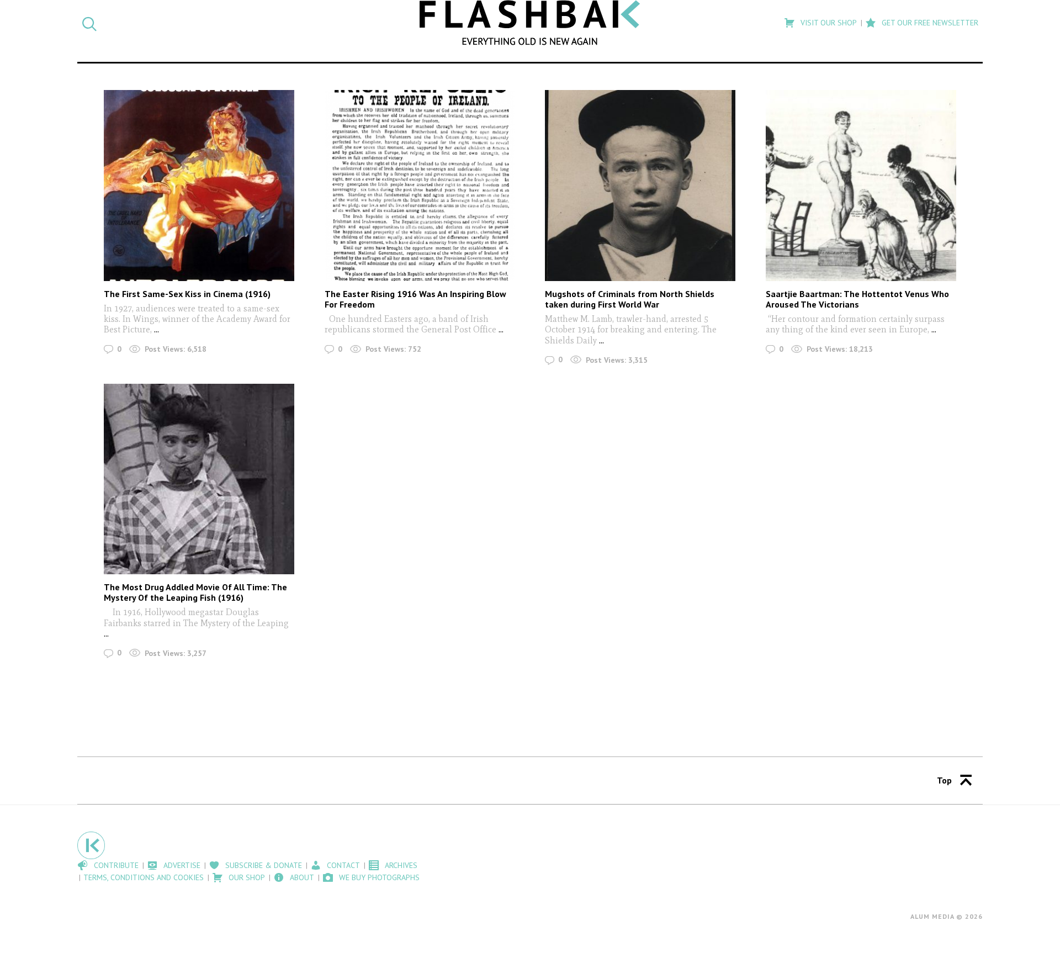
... (155, 329)
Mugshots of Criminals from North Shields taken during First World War (629, 299)
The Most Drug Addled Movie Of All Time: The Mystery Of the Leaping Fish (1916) (195, 592)
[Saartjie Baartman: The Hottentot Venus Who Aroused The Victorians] (861, 185)
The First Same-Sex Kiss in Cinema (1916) (187, 293)
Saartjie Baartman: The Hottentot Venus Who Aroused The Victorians (857, 299)
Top (944, 780)
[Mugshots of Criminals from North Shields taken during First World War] (640, 185)
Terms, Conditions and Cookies (143, 877)
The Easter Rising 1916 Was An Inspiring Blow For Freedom (415, 299)
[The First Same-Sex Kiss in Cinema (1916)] (199, 185)
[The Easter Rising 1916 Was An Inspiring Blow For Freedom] (420, 185)
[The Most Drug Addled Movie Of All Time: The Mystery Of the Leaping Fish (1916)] (199, 479)
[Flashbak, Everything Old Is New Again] (530, 22)
